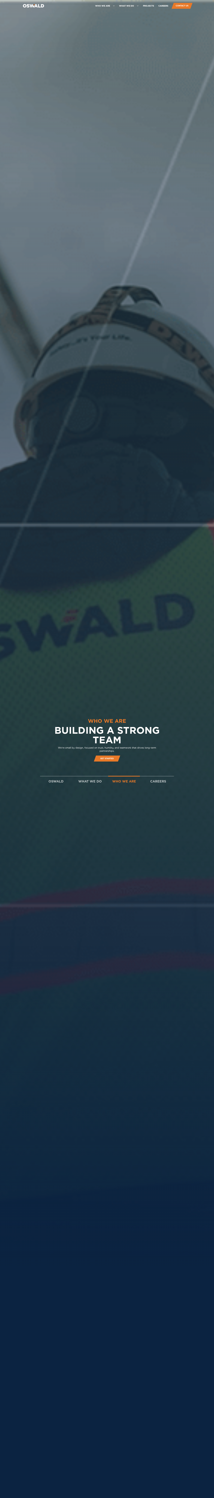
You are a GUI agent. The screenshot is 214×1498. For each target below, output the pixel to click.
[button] (105, 5)
